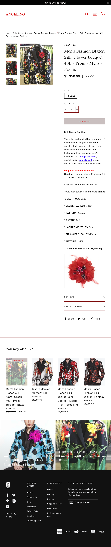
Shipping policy (34, 520)
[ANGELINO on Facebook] (7, 495)
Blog (29, 501)
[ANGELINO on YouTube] (7, 507)
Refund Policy (33, 511)
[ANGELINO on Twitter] (14, 495)
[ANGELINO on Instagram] (14, 501)
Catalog (50, 494)
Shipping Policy (54, 503)
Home (8, 33)
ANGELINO (15, 14)
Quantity (70, 103)
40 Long (70, 95)
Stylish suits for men (54, 514)
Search (30, 492)
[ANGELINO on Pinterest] (7, 501)
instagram (31, 506)
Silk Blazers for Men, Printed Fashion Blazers (34, 33)
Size (66, 90)
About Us (31, 516)
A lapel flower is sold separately (85, 248)
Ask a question (74, 306)
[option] (36, 64)
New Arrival (52, 508)
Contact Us (32, 497)
